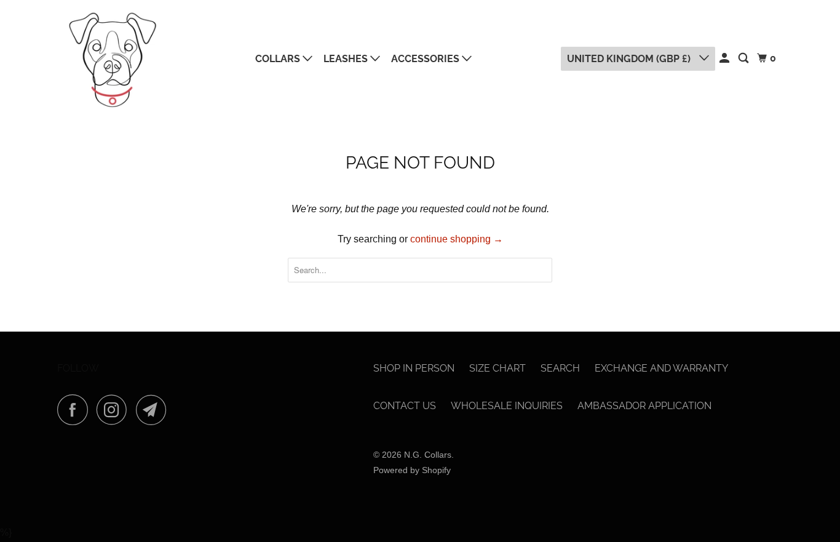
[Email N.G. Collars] (154, 409)
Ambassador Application (644, 406)
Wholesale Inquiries (507, 406)
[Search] (744, 58)
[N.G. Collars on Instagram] (115, 409)
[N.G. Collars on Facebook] (75, 409)
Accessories (426, 59)
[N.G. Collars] (112, 59)
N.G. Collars (427, 455)
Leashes (346, 59)
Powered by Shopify (412, 470)
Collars (279, 59)
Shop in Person (413, 368)
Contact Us (404, 406)
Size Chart (497, 368)
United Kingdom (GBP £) (630, 59)
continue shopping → (456, 239)
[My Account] (725, 58)
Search (560, 368)
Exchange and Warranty (661, 368)
